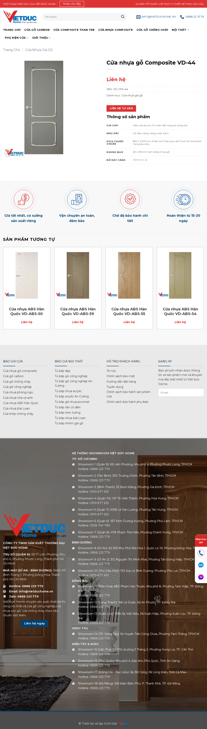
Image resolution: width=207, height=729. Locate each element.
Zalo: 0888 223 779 (24, 596)
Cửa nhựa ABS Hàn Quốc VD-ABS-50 (26, 311)
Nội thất (179, 29)
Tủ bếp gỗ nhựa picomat (72, 402)
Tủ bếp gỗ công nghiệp (71, 376)
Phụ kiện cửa (15, 37)
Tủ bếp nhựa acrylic (68, 391)
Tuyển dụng (115, 387)
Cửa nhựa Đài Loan (16, 408)
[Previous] (3, 295)
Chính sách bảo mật (121, 376)
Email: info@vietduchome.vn (31, 591)
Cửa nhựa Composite (115, 29)
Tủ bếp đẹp (62, 371)
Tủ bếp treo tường (67, 412)
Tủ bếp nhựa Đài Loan (70, 418)
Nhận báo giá (200, 541)
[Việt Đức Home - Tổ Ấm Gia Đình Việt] (20, 16)
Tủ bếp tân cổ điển (68, 407)
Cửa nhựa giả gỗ (39, 50)
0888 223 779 (100, 469)
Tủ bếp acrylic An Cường (72, 396)
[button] (72, 4)
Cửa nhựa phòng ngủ (18, 392)
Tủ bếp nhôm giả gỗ (69, 423)
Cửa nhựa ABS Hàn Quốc (20, 403)
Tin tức (111, 371)
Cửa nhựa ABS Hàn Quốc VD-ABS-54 (180, 311)
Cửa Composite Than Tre (74, 29)
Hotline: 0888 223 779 (26, 586)
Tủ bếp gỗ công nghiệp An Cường (73, 383)
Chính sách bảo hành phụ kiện (128, 402)
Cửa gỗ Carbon (37, 29)
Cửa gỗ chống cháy (152, 29)
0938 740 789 (100, 525)
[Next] (204, 295)
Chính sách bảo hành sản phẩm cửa (129, 394)
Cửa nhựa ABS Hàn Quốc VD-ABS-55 (129, 311)
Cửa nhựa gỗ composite (20, 371)
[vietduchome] (122, 723)
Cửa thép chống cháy (18, 414)
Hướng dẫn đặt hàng (121, 381)
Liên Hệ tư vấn (121, 108)
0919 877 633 (99, 491)
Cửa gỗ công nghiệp (17, 387)
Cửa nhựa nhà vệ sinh (18, 398)
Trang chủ (12, 29)
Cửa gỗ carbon (13, 376)
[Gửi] (122, 17)
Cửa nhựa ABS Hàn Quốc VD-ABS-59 (78, 311)
